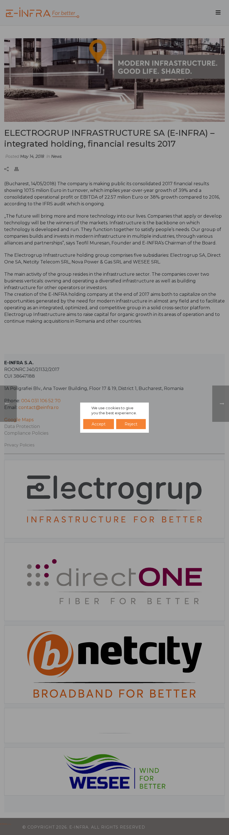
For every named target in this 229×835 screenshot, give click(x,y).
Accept (99, 424)
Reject (131, 424)
